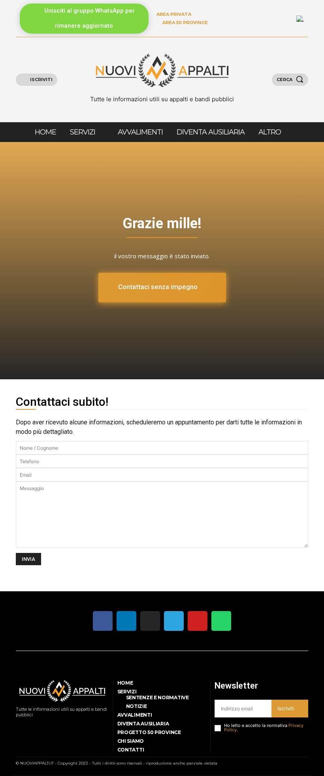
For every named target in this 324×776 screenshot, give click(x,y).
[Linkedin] (38, 725)
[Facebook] (18, 725)
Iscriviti (285, 708)
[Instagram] (28, 725)
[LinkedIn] (287, 18)
